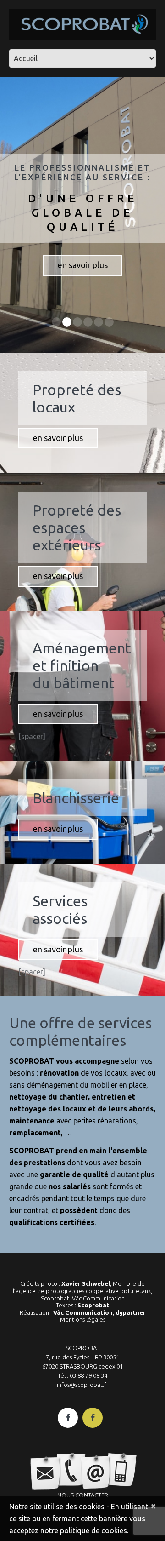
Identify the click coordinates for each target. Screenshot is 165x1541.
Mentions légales (82, 1319)
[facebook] (68, 1418)
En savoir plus (83, 264)
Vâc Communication (83, 1312)
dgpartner (131, 1312)
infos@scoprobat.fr (83, 1384)
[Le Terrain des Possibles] (92, 1418)
